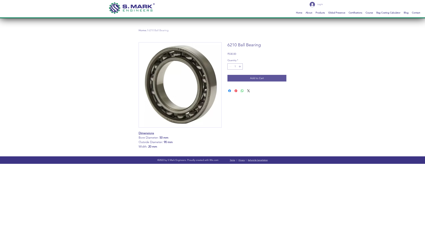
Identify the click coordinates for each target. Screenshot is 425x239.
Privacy (242, 160)
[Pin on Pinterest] (236, 91)
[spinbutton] (235, 66)
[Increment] (240, 66)
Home (142, 30)
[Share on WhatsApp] (242, 91)
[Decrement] (230, 66)
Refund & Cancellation (258, 160)
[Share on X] (249, 91)
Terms (232, 160)
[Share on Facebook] (230, 91)
